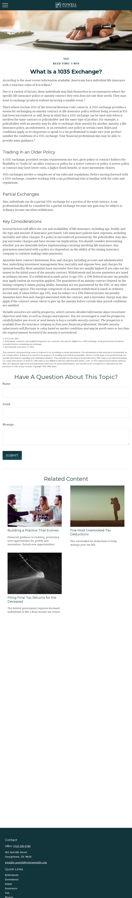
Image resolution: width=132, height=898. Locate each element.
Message (8, 424)
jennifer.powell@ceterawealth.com (26, 862)
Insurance (11, 888)
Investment (12, 879)
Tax (7, 892)
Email (6, 404)
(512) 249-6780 (21, 846)
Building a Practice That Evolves (33, 530)
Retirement (11, 875)
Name (6, 383)
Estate (8, 884)
